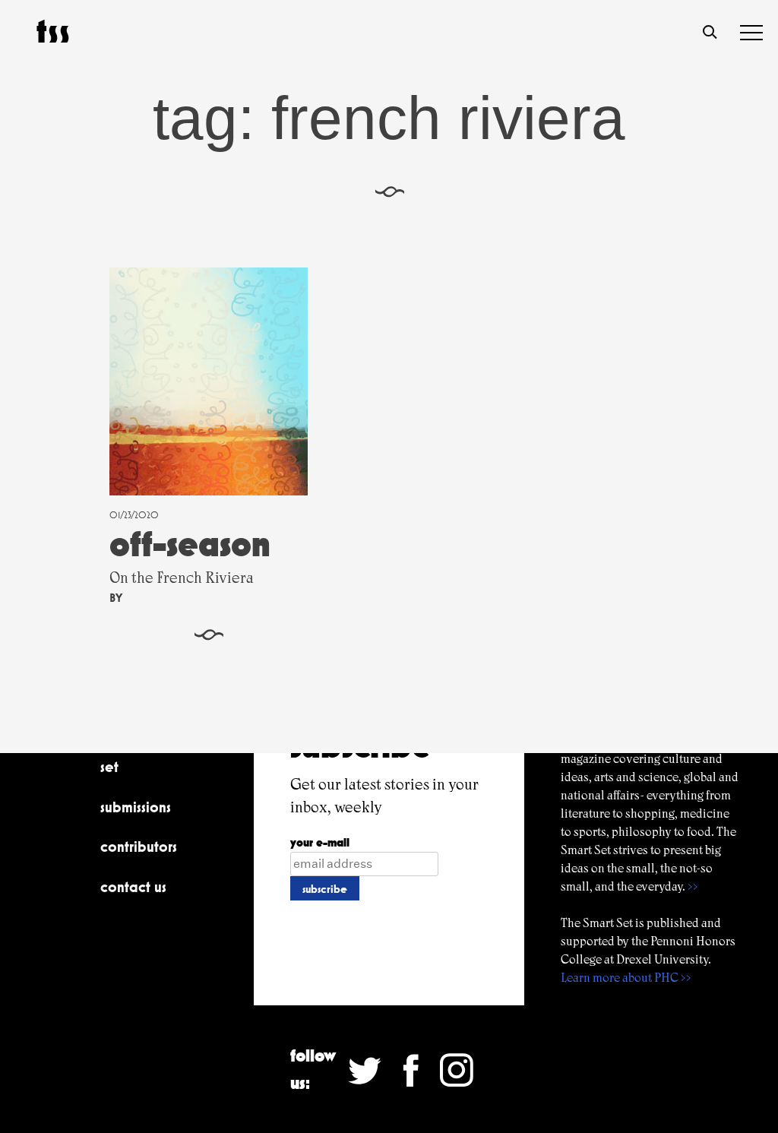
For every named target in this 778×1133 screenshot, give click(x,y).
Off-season (189, 543)
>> (693, 886)
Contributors (138, 846)
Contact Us (133, 887)
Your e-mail (319, 842)
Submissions (135, 807)
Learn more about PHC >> (626, 977)
